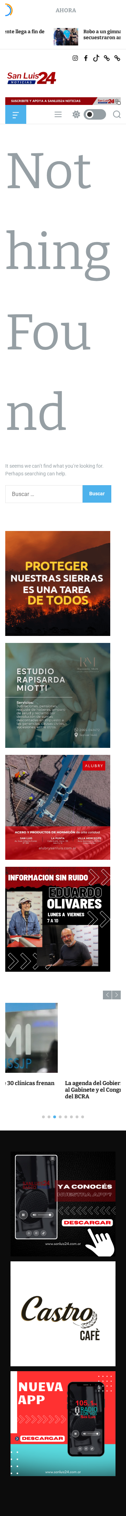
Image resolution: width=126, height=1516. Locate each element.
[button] (107, 995)
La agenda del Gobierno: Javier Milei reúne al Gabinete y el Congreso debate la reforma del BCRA (62, 1090)
